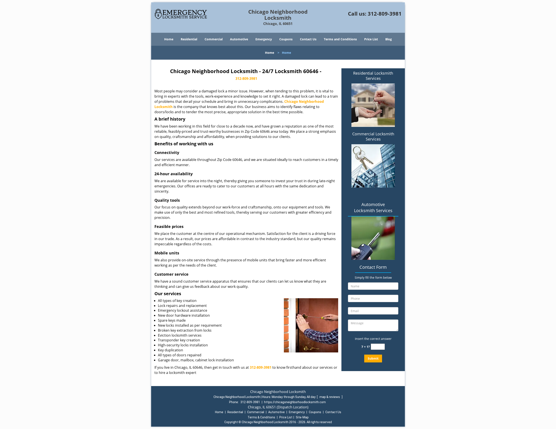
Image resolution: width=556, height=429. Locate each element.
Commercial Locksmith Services (373, 136)
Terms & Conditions (261, 417)
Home (168, 39)
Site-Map (302, 417)
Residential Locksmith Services (373, 75)
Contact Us (308, 39)
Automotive (239, 39)
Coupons (286, 39)
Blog (388, 39)
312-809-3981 (385, 13)
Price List (371, 39)
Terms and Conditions (340, 39)
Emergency (263, 39)
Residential (189, 39)
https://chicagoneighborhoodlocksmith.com (295, 402)
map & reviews (330, 397)
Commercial (214, 39)
